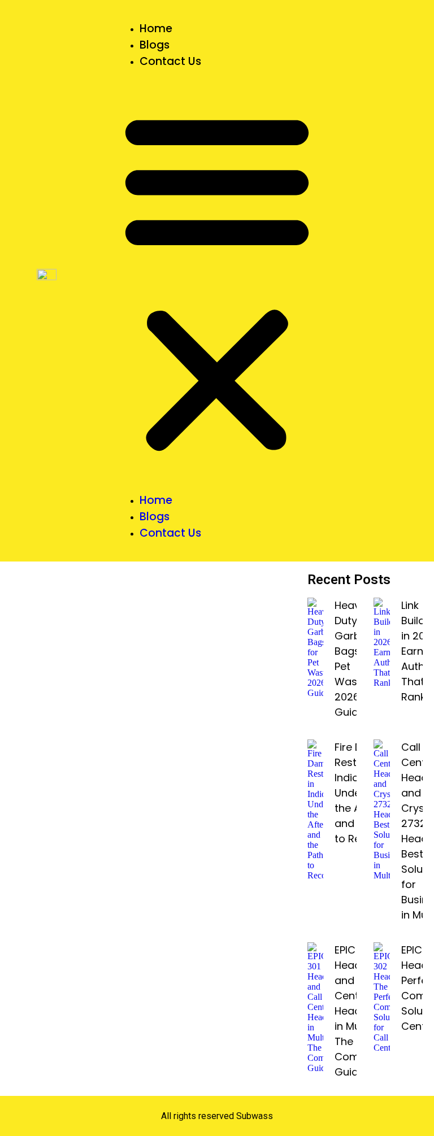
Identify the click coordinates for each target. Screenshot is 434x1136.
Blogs (155, 45)
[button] (217, 281)
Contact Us (170, 61)
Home (156, 28)
